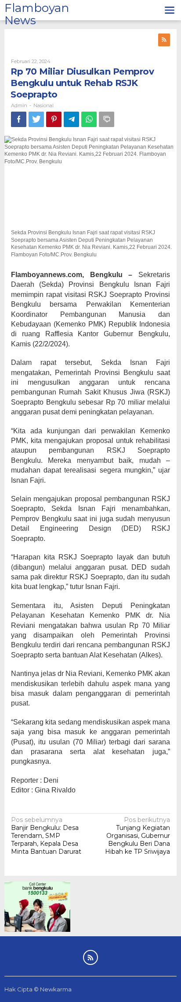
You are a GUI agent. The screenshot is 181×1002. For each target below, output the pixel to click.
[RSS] (164, 40)
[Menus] (170, 10)
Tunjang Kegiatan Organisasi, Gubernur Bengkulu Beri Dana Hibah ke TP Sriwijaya (137, 836)
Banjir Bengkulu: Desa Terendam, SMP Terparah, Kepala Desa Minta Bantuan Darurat (46, 836)
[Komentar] (106, 119)
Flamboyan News (36, 14)
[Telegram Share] (71, 119)
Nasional (43, 105)
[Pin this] (54, 119)
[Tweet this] (36, 119)
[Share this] (18, 119)
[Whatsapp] (89, 119)
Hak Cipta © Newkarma (38, 989)
